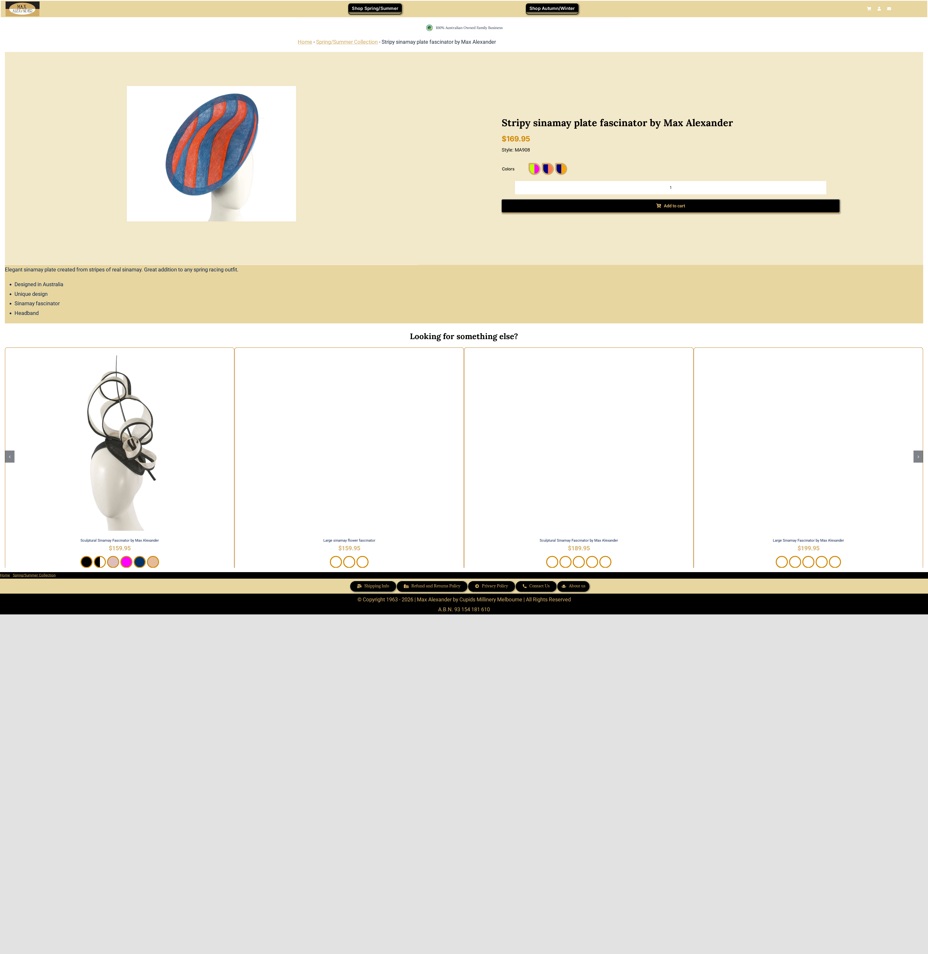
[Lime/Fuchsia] (535, 169)
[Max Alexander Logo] (23, 4)
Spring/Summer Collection (347, 42)
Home (305, 42)
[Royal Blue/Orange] (561, 169)
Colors (508, 169)
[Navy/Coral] (548, 169)
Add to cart (674, 205)
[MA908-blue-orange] (211, 153)
